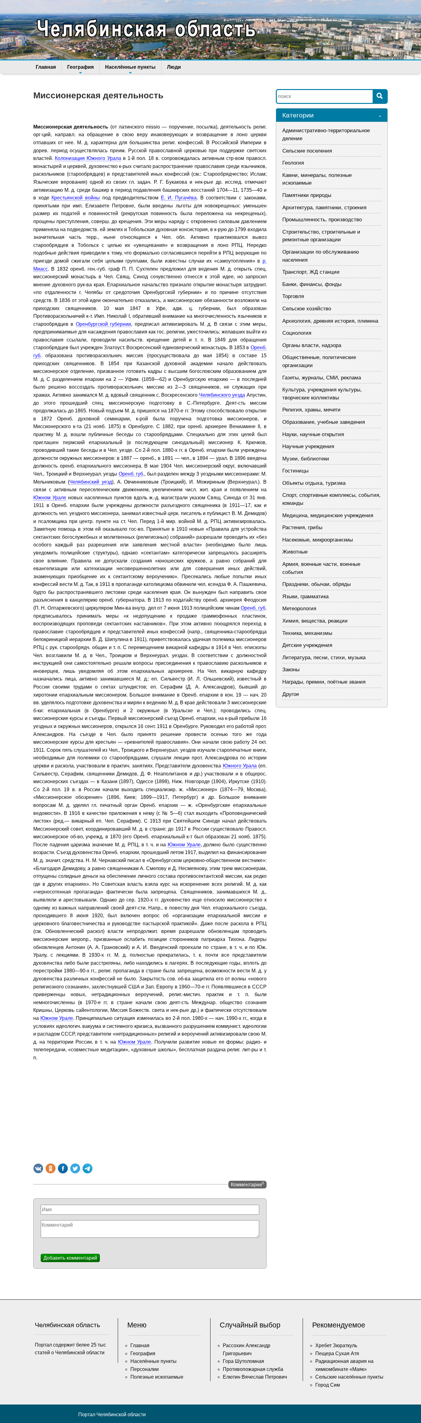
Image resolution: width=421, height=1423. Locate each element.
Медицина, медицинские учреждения (327, 515)
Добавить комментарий (70, 1258)
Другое (290, 694)
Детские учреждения (307, 645)
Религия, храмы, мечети (311, 410)
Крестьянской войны (75, 197)
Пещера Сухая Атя (337, 1353)
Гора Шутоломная (243, 1361)
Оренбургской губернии (103, 324)
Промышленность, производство (322, 220)
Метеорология (299, 608)
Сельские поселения (307, 151)
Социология (296, 333)
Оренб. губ (131, 473)
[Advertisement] (150, 1111)
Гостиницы (295, 471)
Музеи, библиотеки (305, 459)
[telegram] (87, 1168)
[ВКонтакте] (38, 1168)
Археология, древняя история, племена (330, 321)
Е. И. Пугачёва (179, 197)
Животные (295, 552)
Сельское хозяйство (306, 309)
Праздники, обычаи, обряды (316, 584)
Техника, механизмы (307, 633)
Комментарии (247, 1184)
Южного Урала (240, 765)
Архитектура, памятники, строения (324, 208)
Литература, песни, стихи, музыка (324, 657)
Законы (291, 670)
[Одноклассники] (50, 1168)
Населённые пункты (130, 67)
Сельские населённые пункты (349, 1377)
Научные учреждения (308, 446)
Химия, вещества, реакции (315, 621)
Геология (293, 163)
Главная (46, 67)
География (80, 67)
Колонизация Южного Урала (88, 158)
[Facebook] (63, 1168)
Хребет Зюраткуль (336, 1345)
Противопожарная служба (253, 1369)
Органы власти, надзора (311, 345)
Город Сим (327, 1385)
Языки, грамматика (305, 596)
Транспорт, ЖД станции (311, 272)
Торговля (293, 296)
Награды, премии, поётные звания (324, 682)
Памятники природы (306, 195)
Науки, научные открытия (313, 434)
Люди (174, 67)
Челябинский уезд (90, 482)
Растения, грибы (302, 527)
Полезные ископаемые (156, 1377)
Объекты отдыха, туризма (313, 483)
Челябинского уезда (222, 395)
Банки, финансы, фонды (311, 284)
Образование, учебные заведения (323, 422)
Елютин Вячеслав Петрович (255, 1377)
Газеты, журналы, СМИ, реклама (321, 378)
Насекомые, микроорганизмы (317, 540)
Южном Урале (49, 497)
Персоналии (144, 1369)
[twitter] (75, 1168)
